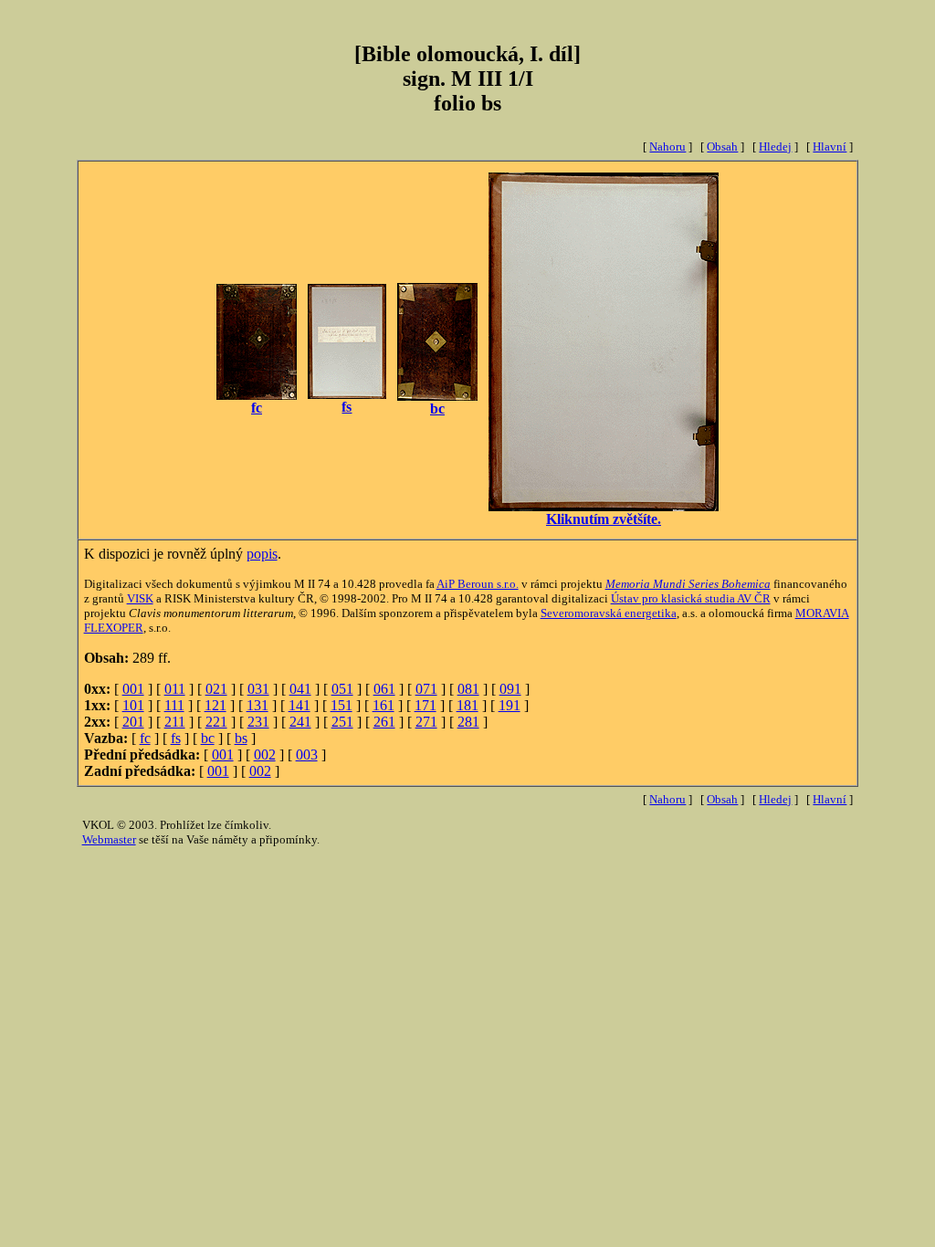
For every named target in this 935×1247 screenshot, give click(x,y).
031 (258, 689)
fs (176, 738)
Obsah (722, 146)
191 (509, 705)
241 (300, 721)
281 (468, 721)
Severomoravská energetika (609, 613)
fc (145, 738)
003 (307, 754)
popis (262, 553)
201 (133, 721)
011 (174, 689)
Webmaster (109, 839)
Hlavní (829, 146)
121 (215, 705)
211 (174, 721)
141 (299, 705)
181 (467, 705)
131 (257, 705)
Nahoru (667, 146)
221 (216, 721)
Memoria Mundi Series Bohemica (688, 584)
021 (216, 689)
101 (133, 705)
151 (341, 705)
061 (384, 689)
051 (342, 689)
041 (300, 689)
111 (174, 705)
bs (241, 738)
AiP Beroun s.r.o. (477, 584)
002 (265, 754)
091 (510, 689)
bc (208, 738)
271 (426, 721)
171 (425, 705)
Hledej (775, 146)
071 (426, 689)
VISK (140, 598)
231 (258, 721)
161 (383, 705)
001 (133, 689)
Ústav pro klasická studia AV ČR (691, 598)
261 (384, 721)
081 (468, 689)
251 (342, 721)
